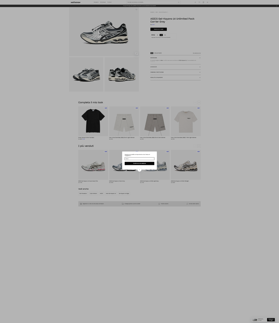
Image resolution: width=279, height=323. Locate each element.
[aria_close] (139, 170)
